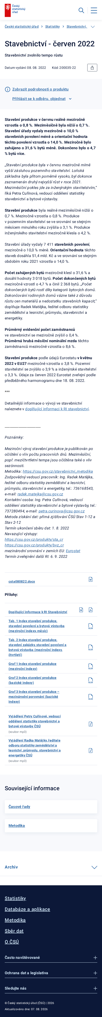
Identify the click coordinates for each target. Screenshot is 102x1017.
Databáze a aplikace (27, 909)
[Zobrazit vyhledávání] (81, 10)
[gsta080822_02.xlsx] (90, 680)
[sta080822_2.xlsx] (90, 647)
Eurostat (73, 551)
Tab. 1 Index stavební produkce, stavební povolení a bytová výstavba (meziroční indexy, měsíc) (37, 626)
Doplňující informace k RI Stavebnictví (38, 612)
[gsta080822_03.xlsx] (90, 697)
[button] (51, 958)
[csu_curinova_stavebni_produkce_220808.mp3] (90, 724)
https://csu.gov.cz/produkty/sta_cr (34, 539)
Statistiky (52, 26)
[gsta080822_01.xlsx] (90, 666)
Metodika (15, 920)
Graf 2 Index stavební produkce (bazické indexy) (32, 680)
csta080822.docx (22, 581)
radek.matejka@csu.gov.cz (40, 494)
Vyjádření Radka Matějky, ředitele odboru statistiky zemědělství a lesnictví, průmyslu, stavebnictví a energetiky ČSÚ (35, 747)
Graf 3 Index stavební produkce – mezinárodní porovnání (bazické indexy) (34, 696)
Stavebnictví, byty (80, 26)
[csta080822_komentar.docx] (81, 610)
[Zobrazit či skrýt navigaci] (92, 27)
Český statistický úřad (22, 26)
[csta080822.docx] (90, 579)
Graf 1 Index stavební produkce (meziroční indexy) (32, 666)
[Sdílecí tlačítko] (92, 67)
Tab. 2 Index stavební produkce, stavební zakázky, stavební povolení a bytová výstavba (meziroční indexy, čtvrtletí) (37, 647)
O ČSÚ (12, 942)
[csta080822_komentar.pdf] (90, 610)
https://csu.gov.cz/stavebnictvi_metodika (58, 471)
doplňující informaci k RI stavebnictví (57, 409)
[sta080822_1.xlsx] (90, 626)
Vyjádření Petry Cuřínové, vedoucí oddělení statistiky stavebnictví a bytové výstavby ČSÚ (35, 721)
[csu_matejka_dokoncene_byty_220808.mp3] (90, 750)
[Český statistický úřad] (15, 10)
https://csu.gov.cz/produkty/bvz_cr (34, 545)
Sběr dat (14, 931)
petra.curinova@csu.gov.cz (62, 511)
